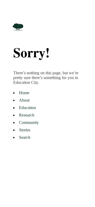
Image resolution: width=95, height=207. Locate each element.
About (24, 100)
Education (27, 107)
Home (24, 92)
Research (26, 115)
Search (24, 137)
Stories (24, 130)
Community (29, 122)
